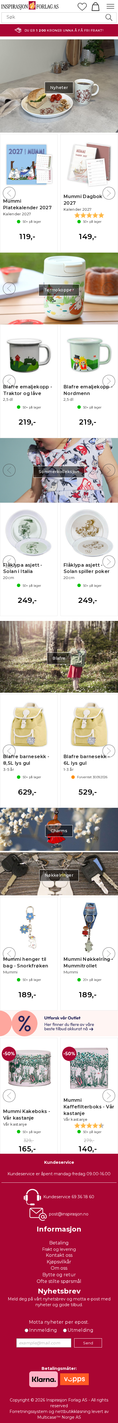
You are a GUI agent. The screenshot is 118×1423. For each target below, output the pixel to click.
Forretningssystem (28, 1411)
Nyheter (59, 87)
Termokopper (59, 290)
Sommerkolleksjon (59, 471)
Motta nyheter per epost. (59, 1322)
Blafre (58, 658)
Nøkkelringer (59, 875)
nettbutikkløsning (73, 1411)
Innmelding (43, 1330)
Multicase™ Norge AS (59, 1417)
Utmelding (81, 1330)
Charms (59, 830)
